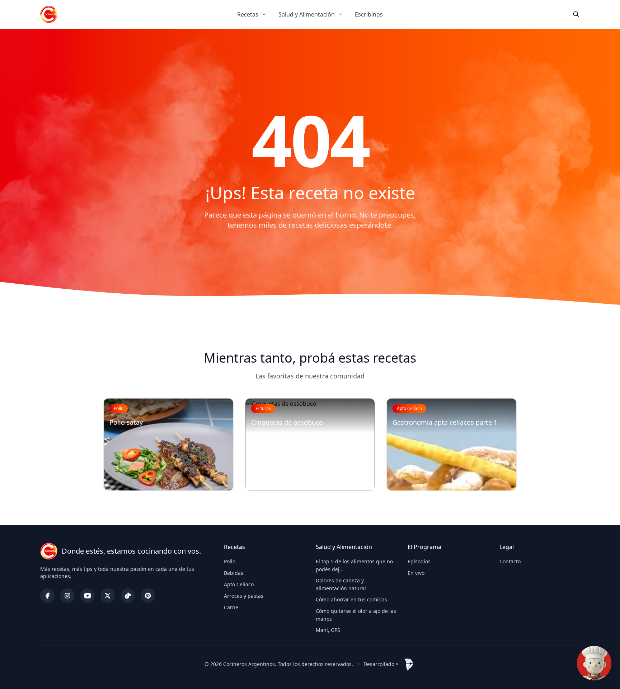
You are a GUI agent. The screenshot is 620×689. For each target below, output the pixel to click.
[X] (107, 595)
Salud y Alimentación (306, 14)
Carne (231, 607)
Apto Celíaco (239, 584)
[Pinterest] (148, 595)
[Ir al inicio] (48, 14)
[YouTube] (87, 595)
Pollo (229, 561)
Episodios (419, 561)
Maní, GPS (328, 630)
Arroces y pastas (243, 595)
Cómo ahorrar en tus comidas (351, 599)
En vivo (416, 572)
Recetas (247, 14)
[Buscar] (576, 14)
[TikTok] (128, 595)
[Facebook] (47, 595)
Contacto (510, 561)
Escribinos (369, 14)
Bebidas (233, 572)
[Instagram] (67, 595)
